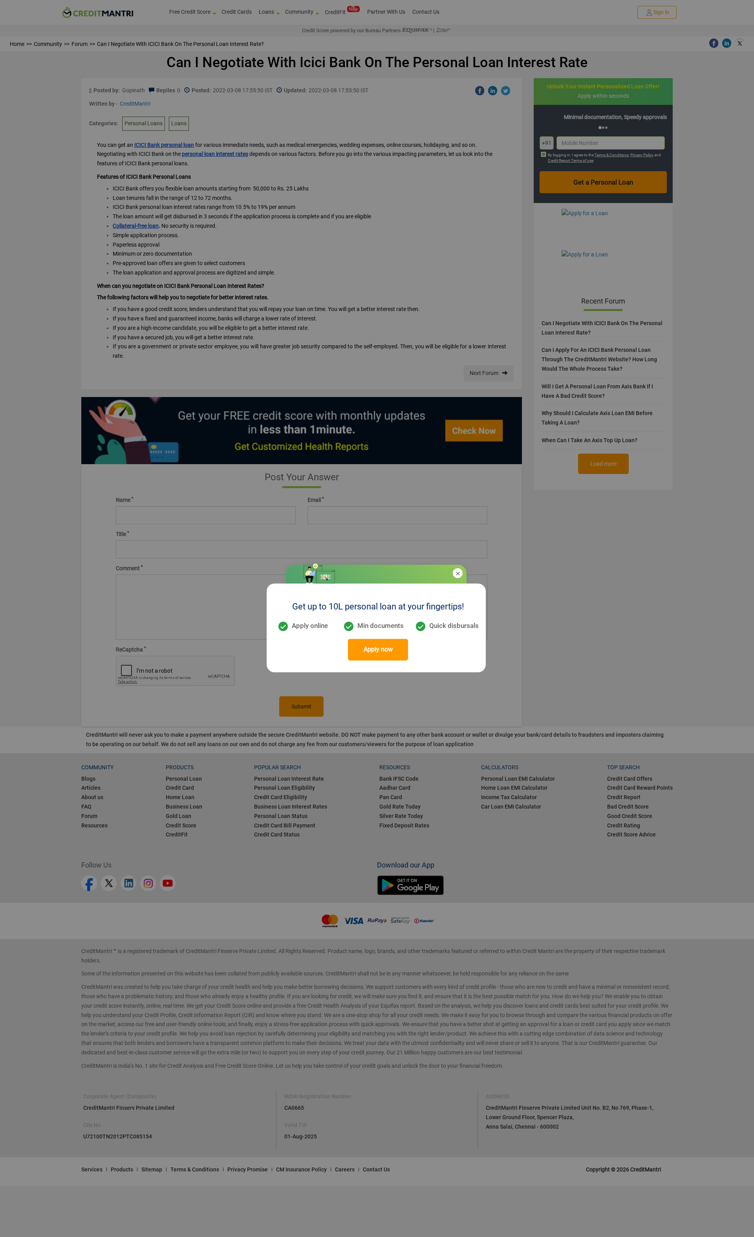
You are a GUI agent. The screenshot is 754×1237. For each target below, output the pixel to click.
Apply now (378, 649)
